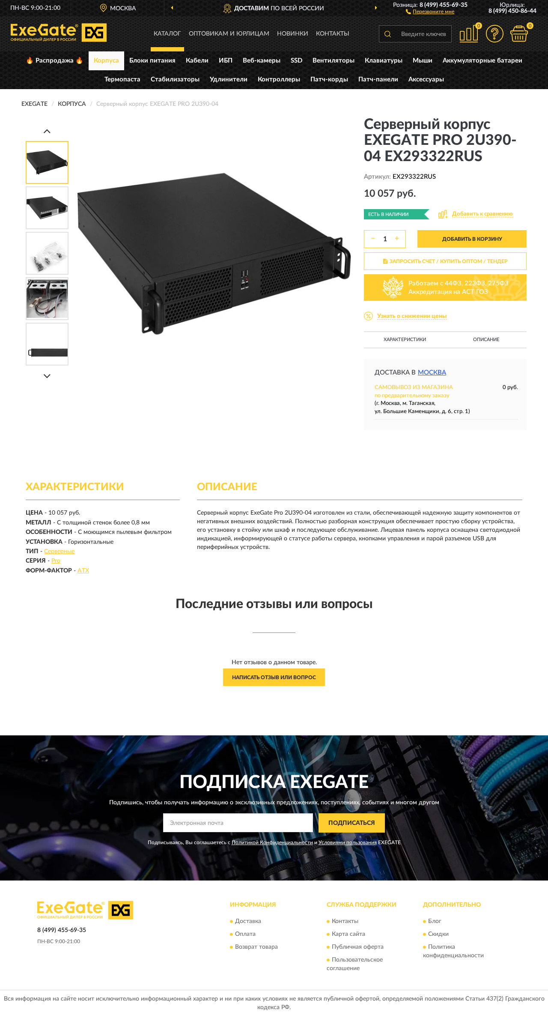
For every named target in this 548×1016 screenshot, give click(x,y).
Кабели (197, 60)
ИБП (225, 60)
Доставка (248, 922)
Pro (55, 561)
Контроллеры (279, 79)
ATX (83, 571)
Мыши (422, 60)
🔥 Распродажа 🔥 (54, 60)
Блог (434, 922)
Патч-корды (329, 79)
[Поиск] (387, 33)
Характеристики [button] (405, 339)
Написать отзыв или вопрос (274, 677)
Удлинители (228, 79)
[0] (518, 33)
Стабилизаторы (175, 79)
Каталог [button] (167, 34)
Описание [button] (486, 339)
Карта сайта (348, 935)
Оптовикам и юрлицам (229, 34)
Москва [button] (432, 372)
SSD (296, 60)
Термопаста (122, 79)
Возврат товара (256, 947)
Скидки (438, 935)
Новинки (292, 34)
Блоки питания (152, 60)
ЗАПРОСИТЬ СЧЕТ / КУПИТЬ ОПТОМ (449, 261)
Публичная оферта (358, 947)
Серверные (59, 551)
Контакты (332, 34)
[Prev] (47, 131)
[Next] (47, 376)
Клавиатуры (383, 60)
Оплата (245, 935)
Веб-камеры (261, 60)
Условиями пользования (348, 842)
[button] (430, 11)
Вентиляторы (333, 60)
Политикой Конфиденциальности (272, 842)
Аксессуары (426, 79)
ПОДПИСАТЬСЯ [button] (351, 823)
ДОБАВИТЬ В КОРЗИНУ (472, 239)
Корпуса (106, 60)
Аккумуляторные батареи (482, 60)
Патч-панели (378, 79)
